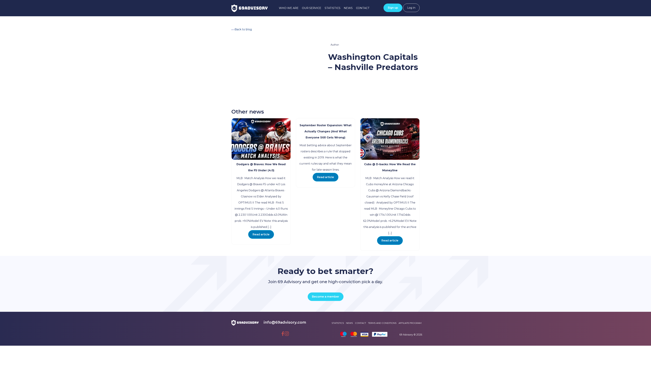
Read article (261, 234)
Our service (311, 8)
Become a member (325, 296)
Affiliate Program (410, 323)
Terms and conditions (382, 323)
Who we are (289, 8)
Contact (363, 8)
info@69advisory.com (285, 322)
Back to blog (243, 29)
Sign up (393, 7)
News (348, 8)
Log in (411, 7)
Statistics (332, 8)
